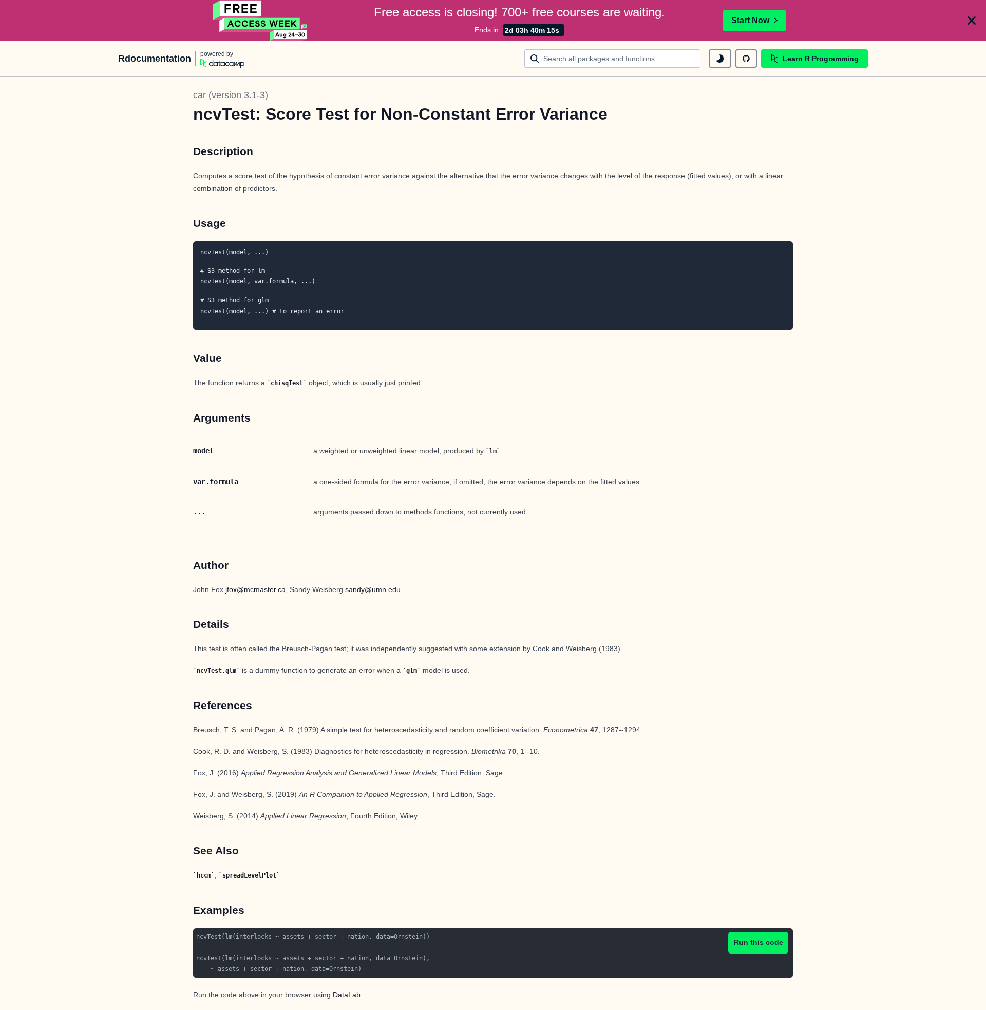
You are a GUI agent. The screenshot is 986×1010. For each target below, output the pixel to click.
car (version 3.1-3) (230, 95)
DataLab (347, 994)
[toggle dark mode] (720, 58)
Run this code (758, 942)
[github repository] (746, 58)
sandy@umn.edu (373, 589)
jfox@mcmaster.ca (255, 589)
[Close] (971, 20)
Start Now (750, 20)
